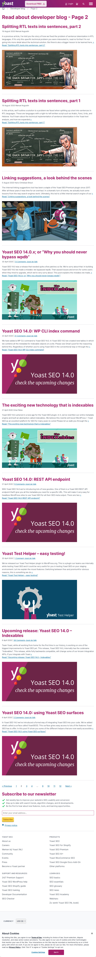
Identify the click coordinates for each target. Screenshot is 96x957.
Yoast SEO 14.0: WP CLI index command (41, 331)
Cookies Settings (38, 952)
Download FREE (34, 4)
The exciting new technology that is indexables (48, 405)
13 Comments (20, 262)
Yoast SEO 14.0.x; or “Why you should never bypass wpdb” (44, 254)
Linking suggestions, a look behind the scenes (47, 177)
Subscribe (8, 819)
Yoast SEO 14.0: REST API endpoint (36, 479)
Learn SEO (55, 873)
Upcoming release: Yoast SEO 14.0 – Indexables (37, 633)
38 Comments (19, 640)
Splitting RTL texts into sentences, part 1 (41, 100)
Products (55, 837)
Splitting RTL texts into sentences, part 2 (41, 26)
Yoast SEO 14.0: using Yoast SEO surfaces (43, 712)
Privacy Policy (15, 947)
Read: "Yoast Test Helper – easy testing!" (20, 575)
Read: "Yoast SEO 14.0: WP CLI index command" (23, 350)
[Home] (3, 9)
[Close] (92, 933)
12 (60, 786)
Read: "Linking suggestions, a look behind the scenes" (26, 196)
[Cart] (77, 3)
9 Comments (19, 484)
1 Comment (19, 558)
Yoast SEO (7, 837)
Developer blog (17, 8)
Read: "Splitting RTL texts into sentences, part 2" (23, 45)
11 (54, 786)
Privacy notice (11, 825)
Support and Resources (14, 873)
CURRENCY (9, 921)
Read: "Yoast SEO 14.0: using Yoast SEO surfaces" (24, 731)
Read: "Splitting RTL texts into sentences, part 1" (23, 122)
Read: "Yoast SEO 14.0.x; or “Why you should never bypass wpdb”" (31, 275)
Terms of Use (36, 937)
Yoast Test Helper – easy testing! (33, 553)
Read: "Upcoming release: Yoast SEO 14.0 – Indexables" (26, 657)
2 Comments (19, 717)
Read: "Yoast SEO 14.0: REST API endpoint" (21, 498)
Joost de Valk (32, 262)
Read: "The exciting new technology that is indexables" (26, 424)
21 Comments (20, 336)
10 (48, 786)
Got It (56, 952)
